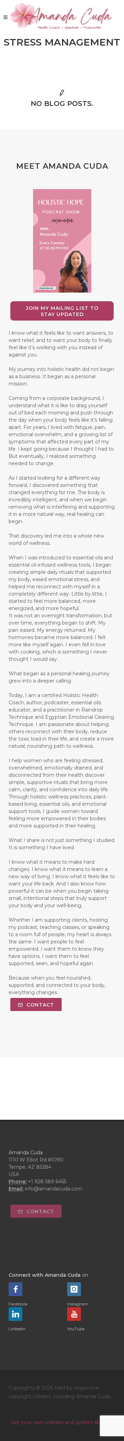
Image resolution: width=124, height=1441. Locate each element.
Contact (39, 1005)
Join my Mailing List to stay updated (62, 311)
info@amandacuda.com (53, 1189)
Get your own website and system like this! (62, 1422)
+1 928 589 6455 (47, 1181)
